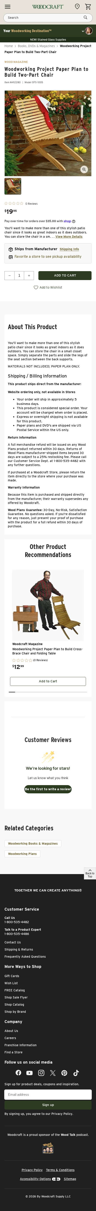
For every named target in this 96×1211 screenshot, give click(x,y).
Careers (10, 1038)
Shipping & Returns (18, 949)
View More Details (69, 236)
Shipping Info (69, 249)
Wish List (11, 983)
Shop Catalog (14, 1004)
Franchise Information (20, 1045)
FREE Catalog (14, 990)
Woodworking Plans (22, 854)
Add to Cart (48, 681)
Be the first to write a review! (48, 789)
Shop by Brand (15, 1011)
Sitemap (70, 1179)
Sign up (48, 1105)
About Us (11, 1031)
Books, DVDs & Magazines (36, 46)
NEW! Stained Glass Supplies (48, 39)
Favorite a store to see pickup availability (48, 256)
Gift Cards (11, 976)
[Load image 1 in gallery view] (12, 186)
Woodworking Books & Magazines (33, 843)
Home (8, 46)
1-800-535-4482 (16, 922)
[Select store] (78, 6)
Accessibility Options (35, 1179)
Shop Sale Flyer (16, 997)
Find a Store (13, 1052)
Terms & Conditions (60, 1170)
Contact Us (12, 942)
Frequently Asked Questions (25, 956)
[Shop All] (7, 7)
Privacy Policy (61, 1114)
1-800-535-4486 (16, 934)
